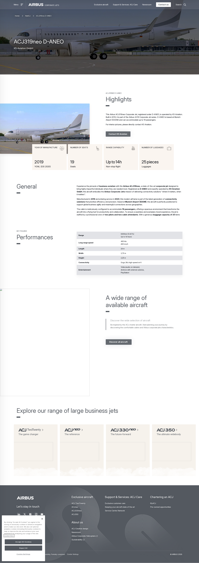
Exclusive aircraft (101, 4)
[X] (24, 514)
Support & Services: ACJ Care (125, 4)
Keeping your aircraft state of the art (120, 507)
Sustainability (77, 539)
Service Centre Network (115, 511)
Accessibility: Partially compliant (53, 554)
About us (77, 522)
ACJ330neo (77, 511)
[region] (23, 538)
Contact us (163, 4)
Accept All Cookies (23, 542)
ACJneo (75, 507)
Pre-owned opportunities (160, 507)
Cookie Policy (9, 536)
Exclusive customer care (115, 503)
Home (17, 16)
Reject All (23, 548)
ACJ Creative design (80, 528)
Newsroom (146, 4)
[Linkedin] (19, 514)
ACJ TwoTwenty (78, 503)
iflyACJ (27, 16)
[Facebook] (30, 514)
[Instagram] (36, 514)
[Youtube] (42, 514)
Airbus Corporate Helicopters (84, 536)
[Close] (42, 518)
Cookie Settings (73, 554)
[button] (45, 129)
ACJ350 (75, 514)
